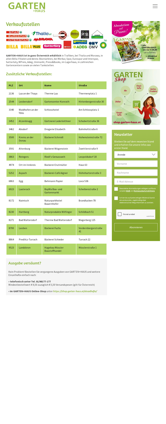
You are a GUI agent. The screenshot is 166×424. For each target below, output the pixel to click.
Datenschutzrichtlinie (144, 191)
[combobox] (136, 154)
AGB (128, 191)
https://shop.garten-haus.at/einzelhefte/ (75, 291)
